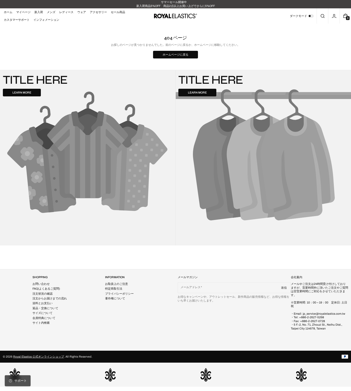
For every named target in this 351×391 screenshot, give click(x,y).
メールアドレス (191, 287)
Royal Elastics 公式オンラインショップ (38, 356)
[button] (322, 16)
